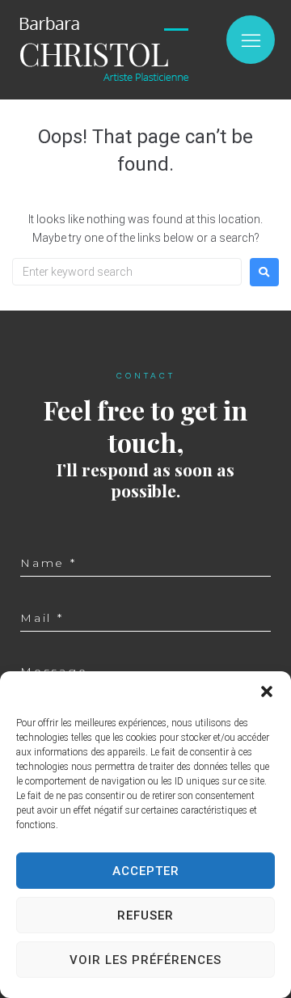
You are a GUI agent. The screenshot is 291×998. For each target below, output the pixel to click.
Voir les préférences (145, 960)
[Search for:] (127, 271)
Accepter (145, 871)
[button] (267, 691)
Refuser (145, 915)
